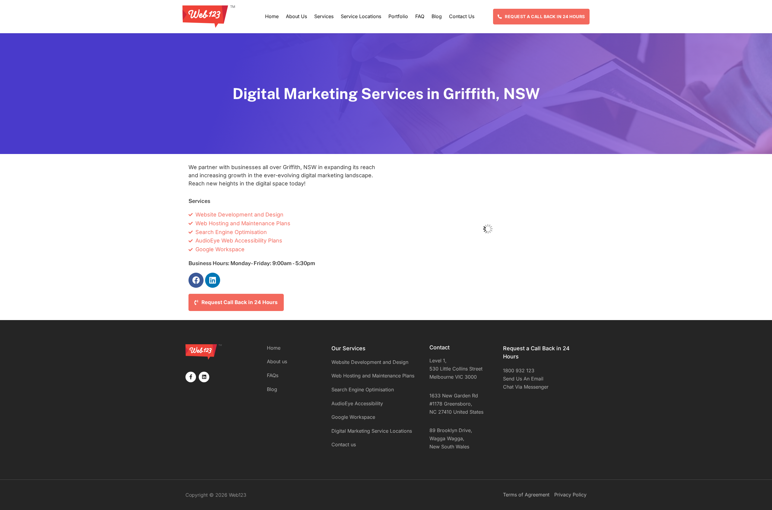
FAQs (272, 375)
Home (272, 16)
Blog (437, 16)
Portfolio (398, 16)
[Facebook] (196, 280)
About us (296, 16)
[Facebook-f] (190, 377)
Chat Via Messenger (526, 387)
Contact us (461, 16)
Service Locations (361, 16)
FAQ (419, 16)
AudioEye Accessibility (357, 403)
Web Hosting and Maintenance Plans (372, 376)
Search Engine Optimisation (362, 390)
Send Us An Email (523, 379)
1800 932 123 (518, 370)
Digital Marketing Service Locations (371, 431)
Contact (439, 347)
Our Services (348, 348)
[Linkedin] (212, 280)
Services (324, 16)
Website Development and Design (369, 362)
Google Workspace (353, 417)
